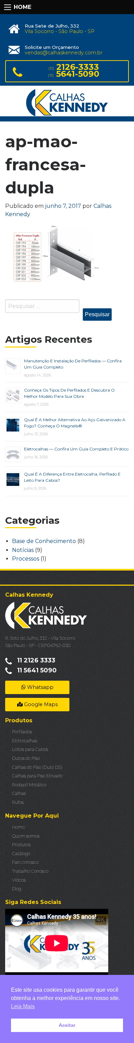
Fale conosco (25, 862)
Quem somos (26, 836)
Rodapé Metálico (29, 784)
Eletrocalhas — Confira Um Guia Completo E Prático (76, 448)
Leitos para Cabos (30, 749)
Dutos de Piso (26, 758)
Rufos (18, 802)
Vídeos (19, 880)
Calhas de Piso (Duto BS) (37, 767)
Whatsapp (40, 687)
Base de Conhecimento (44, 541)
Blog (16, 888)
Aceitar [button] (67, 1025)
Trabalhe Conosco (30, 871)
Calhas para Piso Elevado (37, 775)
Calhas (19, 793)
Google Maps (40, 704)
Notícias (23, 550)
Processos (25, 558)
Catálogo (21, 853)
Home (18, 827)
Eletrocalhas (24, 740)
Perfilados (22, 731)
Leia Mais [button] (23, 1006)
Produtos (21, 844)
